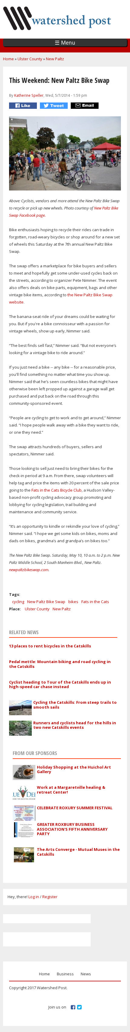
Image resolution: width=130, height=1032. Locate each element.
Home (8, 58)
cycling (18, 601)
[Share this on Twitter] (54, 105)
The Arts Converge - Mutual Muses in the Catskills (78, 852)
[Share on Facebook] (23, 105)
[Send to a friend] (85, 105)
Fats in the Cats (95, 601)
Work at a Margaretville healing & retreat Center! (71, 790)
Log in (33, 896)
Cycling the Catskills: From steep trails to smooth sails (75, 705)
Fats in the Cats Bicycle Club (56, 490)
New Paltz (55, 58)
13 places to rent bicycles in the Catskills (50, 646)
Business (65, 974)
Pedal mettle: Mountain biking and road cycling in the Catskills (60, 664)
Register (49, 896)
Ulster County (30, 58)
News (86, 974)
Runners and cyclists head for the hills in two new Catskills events (74, 725)
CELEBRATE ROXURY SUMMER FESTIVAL (74, 807)
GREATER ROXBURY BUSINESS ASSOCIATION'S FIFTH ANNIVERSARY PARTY (72, 829)
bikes (73, 601)
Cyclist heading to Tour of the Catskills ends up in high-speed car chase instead (60, 684)
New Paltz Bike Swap (46, 601)
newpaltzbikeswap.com (28, 569)
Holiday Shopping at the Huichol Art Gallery (74, 769)
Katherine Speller (29, 95)
